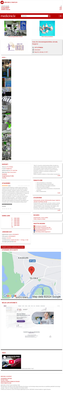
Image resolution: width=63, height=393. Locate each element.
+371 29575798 (13, 170)
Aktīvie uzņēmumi (5, 7)
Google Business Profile (8, 176)
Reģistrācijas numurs (7, 234)
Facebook (4, 174)
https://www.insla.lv (11, 172)
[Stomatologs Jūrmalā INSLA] (6, 155)
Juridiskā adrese (6, 239)
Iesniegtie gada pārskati (8, 241)
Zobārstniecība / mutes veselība (40, 217)
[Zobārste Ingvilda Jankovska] (6, 118)
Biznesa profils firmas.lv (40, 230)
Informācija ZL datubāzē (40, 226)
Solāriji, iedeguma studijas (39, 219)
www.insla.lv (37, 49)
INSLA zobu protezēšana (47, 36)
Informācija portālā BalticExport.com (43, 229)
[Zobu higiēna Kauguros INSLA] (6, 100)
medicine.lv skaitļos (10, 2)
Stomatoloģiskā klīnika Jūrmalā (15, 36)
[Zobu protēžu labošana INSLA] (6, 137)
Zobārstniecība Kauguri (50, 200)
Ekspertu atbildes (5, 9)
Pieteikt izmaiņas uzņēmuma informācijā (13, 247)
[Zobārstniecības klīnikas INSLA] (6, 64)
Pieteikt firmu (4, 380)
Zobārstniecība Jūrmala (38, 200)
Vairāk (58, 175)
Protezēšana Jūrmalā (42, 201)
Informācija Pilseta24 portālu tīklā (42, 227)
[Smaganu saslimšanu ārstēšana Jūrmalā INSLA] (6, 109)
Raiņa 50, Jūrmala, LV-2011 (41, 52)
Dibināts (4, 238)
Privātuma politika (6, 383)
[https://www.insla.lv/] (31, 326)
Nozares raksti (5, 8)
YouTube (4, 177)
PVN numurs (5, 236)
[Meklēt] (49, 15)
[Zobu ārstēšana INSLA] (6, 73)
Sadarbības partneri (6, 378)
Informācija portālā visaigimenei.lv (42, 231)
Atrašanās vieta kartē (10, 250)
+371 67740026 (38, 47)
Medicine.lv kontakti (6, 376)
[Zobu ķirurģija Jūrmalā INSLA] (6, 91)
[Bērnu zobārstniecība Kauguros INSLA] (6, 146)
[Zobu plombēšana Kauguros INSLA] (6, 128)
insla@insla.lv (9, 168)
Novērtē (4, 206)
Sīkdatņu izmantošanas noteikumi (10, 381)
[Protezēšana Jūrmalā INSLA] (6, 82)
